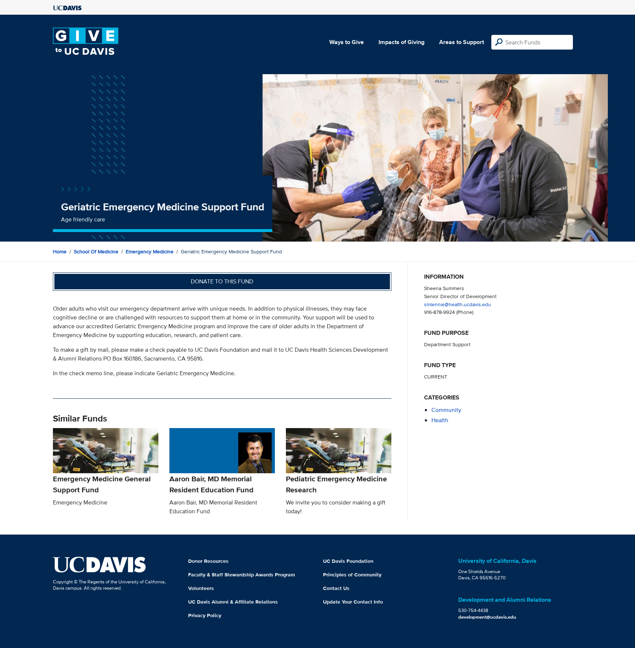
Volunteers (201, 588)
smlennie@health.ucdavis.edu (457, 304)
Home (60, 251)
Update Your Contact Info (353, 601)
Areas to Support (461, 42)
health (439, 420)
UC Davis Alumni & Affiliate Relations (233, 601)
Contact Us (336, 588)
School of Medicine (96, 251)
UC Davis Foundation (348, 561)
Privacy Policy (204, 615)
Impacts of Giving (401, 42)
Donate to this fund (222, 281)
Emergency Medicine (149, 251)
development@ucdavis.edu (487, 616)
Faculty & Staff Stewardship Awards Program (241, 574)
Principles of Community (352, 574)
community (446, 410)
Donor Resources (208, 561)
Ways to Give (346, 42)
